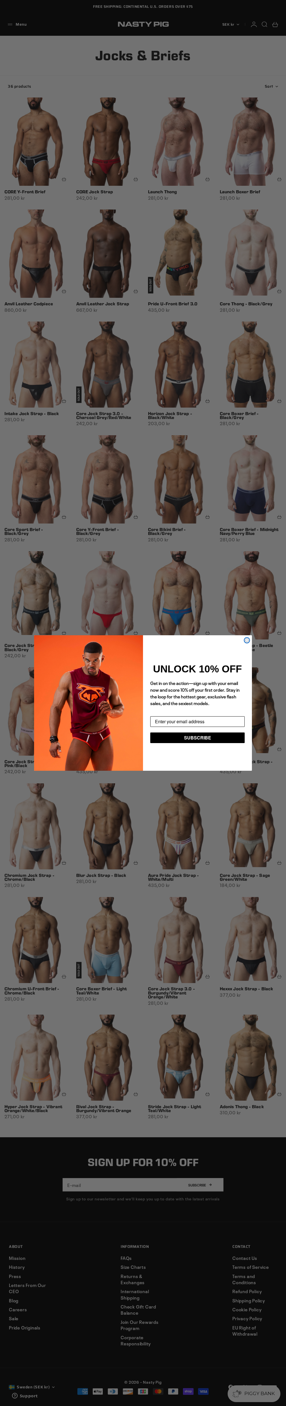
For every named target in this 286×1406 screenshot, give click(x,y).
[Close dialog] (247, 640)
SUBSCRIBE (197, 737)
